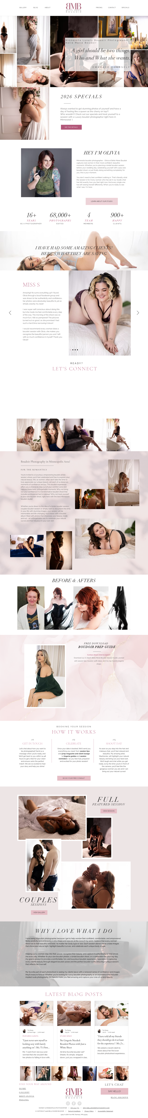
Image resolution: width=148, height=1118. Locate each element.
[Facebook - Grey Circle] (74, 1103)
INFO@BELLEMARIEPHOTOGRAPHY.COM (96, 1108)
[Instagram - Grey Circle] (68, 1103)
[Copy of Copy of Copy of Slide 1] (77, 349)
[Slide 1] (70, 349)
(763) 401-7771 (74, 1108)
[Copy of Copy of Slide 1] (75, 349)
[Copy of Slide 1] (72, 349)
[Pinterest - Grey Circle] (79, 1103)
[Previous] (10, 313)
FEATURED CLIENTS (30, 1036)
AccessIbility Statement (105, 1111)
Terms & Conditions (74, 1111)
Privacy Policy (89, 1111)
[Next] (138, 313)
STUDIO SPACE (66, 1036)
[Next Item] (126, 608)
